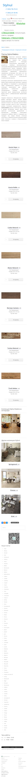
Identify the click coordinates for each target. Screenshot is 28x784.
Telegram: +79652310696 (12, 38)
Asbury (5, 559)
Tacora (5, 706)
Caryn (5, 585)
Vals (5, 723)
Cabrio (5, 576)
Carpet (5, 583)
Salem (5, 689)
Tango (5, 713)
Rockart (6, 683)
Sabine (5, 687)
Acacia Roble (12, 187)
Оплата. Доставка (6, 21)
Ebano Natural (13, 268)
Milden (5, 659)
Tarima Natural (12, 348)
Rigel (5, 681)
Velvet (5, 727)
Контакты (14, 21)
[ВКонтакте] (2, 523)
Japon (5, 629)
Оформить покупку (9, 30)
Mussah (6, 664)
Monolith (6, 661)
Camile (5, 578)
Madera (6, 649)
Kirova (5, 636)
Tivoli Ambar (12, 388)
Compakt (6, 593)
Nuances (6, 666)
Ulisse (5, 717)
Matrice (6, 655)
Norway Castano (13, 308)
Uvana (5, 719)
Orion (5, 668)
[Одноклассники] (5, 523)
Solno (5, 695)
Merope (6, 657)
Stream (5, 700)
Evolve (5, 612)
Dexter (5, 602)
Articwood (6, 557)
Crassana (6, 595)
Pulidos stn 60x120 (8, 674)
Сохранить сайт (15, 522)
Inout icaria (6, 627)
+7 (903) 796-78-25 (12, 9)
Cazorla (6, 587)
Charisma (6, 589)
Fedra (5, 614)
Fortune (6, 623)
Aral (5, 555)
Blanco (5, 570)
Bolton (5, 572)
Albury (5, 550)
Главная (4, 19)
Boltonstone (7, 574)
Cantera (6, 580)
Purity (5, 676)
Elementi (6, 610)
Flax (5, 621)
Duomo (5, 608)
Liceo (5, 644)
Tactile (5, 708)
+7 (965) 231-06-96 (12, 13)
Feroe (5, 617)
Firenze (12, 490)
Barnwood (6, 568)
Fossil (5, 625)
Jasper (5, 631)
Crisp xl (5, 597)
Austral (5, 563)
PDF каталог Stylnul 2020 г (18, 18)
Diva (5, 604)
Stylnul (3, 47)
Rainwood (6, 678)
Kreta (5, 638)
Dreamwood (7, 606)
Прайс (8, 19)
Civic (5, 591)
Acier (13, 516)
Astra (5, 561)
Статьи (20, 21)
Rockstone (6, 685)
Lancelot (6, 642)
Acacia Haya (13, 147)
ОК (2, 766)
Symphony (6, 704)
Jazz (5, 634)
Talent (5, 710)
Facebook (3, 767)
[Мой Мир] (7, 523)
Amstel (5, 553)
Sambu (5, 691)
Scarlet (5, 693)
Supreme (6, 702)
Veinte (5, 725)
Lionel (5, 646)
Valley (5, 721)
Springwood (13, 464)
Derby (5, 600)
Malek (5, 651)
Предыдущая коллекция (8, 50)
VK (1, 764)
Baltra (5, 565)
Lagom (5, 640)
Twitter (2, 769)
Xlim (5, 730)
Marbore (6, 653)
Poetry (5, 670)
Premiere (6, 672)
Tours (5, 715)
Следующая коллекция (20, 50)
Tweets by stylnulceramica (7, 749)
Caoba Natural (13, 228)
